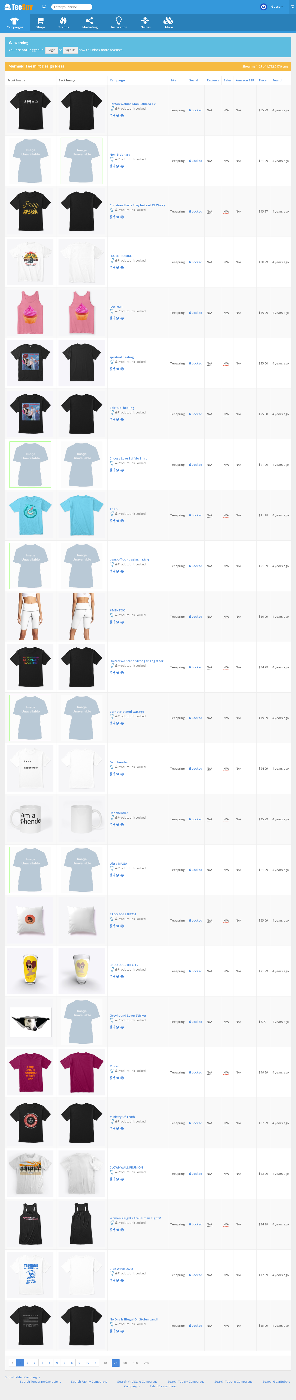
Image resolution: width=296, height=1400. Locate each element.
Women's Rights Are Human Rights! (135, 1218)
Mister (114, 1066)
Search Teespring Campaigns (40, 1381)
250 (146, 1363)
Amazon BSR (245, 80)
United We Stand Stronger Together (136, 661)
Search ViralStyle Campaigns (137, 1381)
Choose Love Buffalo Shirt (128, 458)
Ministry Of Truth (122, 1117)
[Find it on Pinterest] (122, 115)
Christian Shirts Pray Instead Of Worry (137, 205)
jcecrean (116, 306)
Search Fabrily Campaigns (89, 1381)
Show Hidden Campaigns (22, 1377)
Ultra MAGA (118, 863)
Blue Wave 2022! (121, 1269)
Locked (196, 110)
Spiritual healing (122, 408)
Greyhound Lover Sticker (128, 1015)
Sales (227, 80)
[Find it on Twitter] (118, 115)
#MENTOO (117, 610)
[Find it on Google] (111, 115)
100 (135, 1363)
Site (173, 80)
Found (277, 80)
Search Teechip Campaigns (233, 1381)
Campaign (117, 80)
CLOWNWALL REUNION (126, 1167)
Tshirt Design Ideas (163, 1386)
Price (263, 80)
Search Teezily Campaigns (185, 1381)
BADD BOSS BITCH (123, 914)
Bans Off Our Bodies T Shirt (129, 560)
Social (193, 80)
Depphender (119, 762)
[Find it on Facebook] (114, 115)
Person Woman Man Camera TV (133, 104)
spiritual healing (122, 357)
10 (87, 1362)
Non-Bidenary (120, 154)
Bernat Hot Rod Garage (127, 711)
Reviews (213, 80)
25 (115, 1363)
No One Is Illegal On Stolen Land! (134, 1319)
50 (125, 1363)
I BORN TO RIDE (121, 256)
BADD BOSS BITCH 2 (124, 965)
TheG (114, 509)
